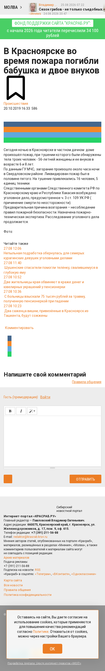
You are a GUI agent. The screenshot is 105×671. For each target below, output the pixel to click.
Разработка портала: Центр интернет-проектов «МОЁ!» (44, 663)
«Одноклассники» (83, 574)
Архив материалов (16, 557)
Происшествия (16, 104)
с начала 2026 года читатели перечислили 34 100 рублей (52, 29)
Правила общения (86, 382)
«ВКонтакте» (61, 574)
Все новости (13, 585)
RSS (37, 570)
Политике (41, 632)
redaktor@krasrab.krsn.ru (30, 537)
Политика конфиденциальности (28, 595)
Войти (45, 397)
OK (52, 649)
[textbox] (52, 440)
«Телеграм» (43, 574)
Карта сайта (13, 580)
